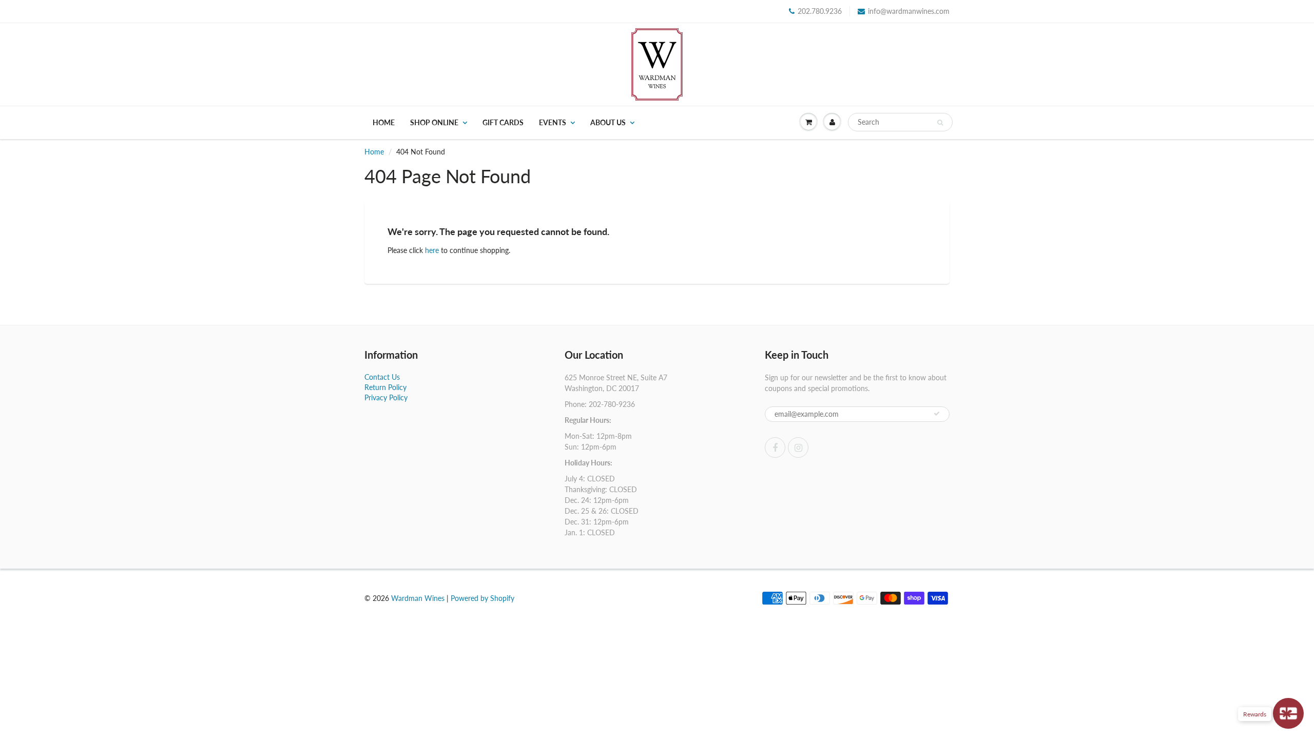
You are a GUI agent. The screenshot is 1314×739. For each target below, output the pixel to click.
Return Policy (385, 387)
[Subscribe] (936, 413)
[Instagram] (798, 447)
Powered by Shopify (482, 598)
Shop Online (434, 122)
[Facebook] (775, 447)
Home (384, 122)
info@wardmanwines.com (909, 11)
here (432, 250)
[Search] (940, 122)
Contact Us (382, 377)
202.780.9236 (820, 11)
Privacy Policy (386, 397)
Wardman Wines (418, 598)
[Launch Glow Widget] (1288, 713)
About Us (608, 122)
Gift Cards (503, 122)
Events (552, 122)
